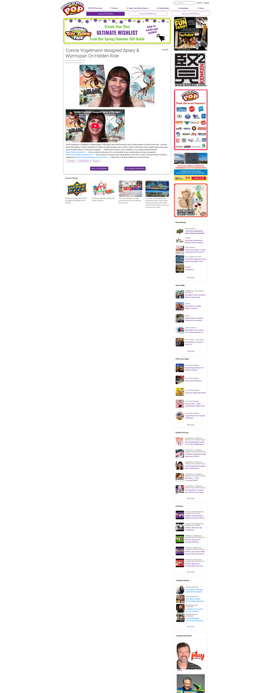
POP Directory (96, 8)
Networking (164, 8)
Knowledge (183, 8)
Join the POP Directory (105, 14)
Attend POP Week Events (148, 14)
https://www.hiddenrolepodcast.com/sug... (92, 157)
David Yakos (72, 60)
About (201, 8)
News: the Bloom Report (138, 8)
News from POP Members (191, 14)
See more (190, 278)
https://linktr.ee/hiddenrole (75, 152)
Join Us (199, 3)
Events (115, 8)
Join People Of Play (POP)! (135, 169)
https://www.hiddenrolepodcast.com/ (79, 155)
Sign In (206, 3)
